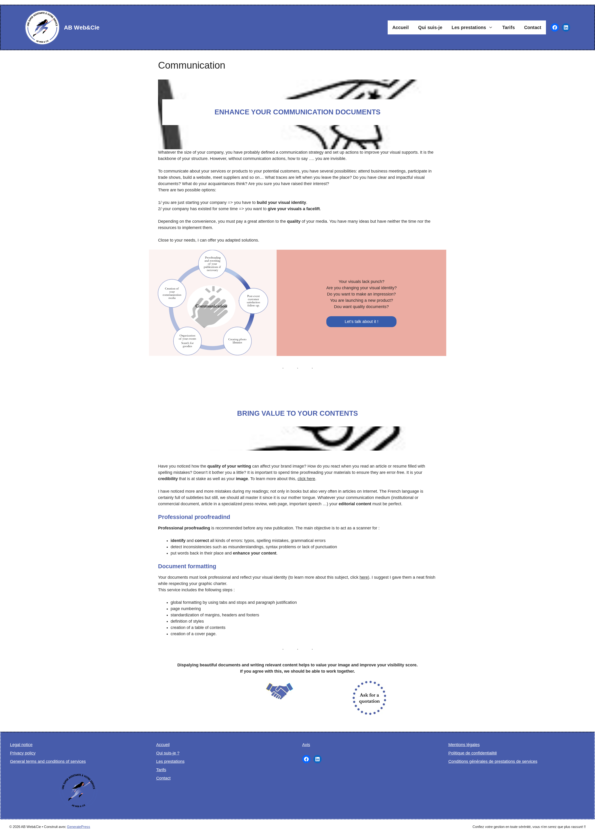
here (364, 577)
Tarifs (508, 27)
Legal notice (21, 744)
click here (306, 478)
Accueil (400, 27)
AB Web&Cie (81, 27)
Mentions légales (464, 744)
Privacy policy (23, 753)
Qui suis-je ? (167, 753)
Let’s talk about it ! (361, 321)
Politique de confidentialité (472, 753)
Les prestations (469, 27)
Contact (532, 27)
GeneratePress (78, 827)
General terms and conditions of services (48, 761)
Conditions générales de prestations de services (492, 761)
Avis (306, 744)
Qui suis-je (430, 27)
